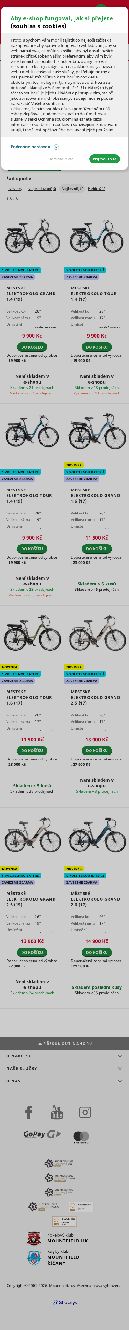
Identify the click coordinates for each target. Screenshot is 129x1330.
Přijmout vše (104, 159)
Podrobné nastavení (31, 146)
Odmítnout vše (61, 159)
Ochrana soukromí (55, 119)
